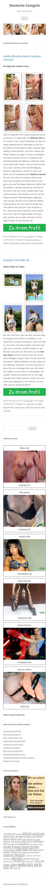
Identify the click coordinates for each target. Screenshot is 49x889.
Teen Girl (39, 861)
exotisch (37, 839)
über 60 (16, 868)
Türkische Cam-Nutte (11, 747)
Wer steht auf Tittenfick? (13, 751)
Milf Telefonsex (9, 817)
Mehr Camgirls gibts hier (14, 714)
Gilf (5, 843)
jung (40, 844)
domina (30, 839)
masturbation (9, 850)
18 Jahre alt (9, 833)
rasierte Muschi (36, 243)
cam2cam (30, 404)
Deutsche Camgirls (24, 5)
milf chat (21, 849)
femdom (6, 841)
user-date (10, 865)
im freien (38, 404)
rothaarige (7, 859)
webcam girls (30, 864)
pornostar (34, 852)
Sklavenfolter (8, 861)
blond (29, 240)
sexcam (37, 407)
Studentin (19, 861)
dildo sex (22, 839)
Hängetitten (34, 844)
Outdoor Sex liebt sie (16, 260)
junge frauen (14, 243)
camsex (35, 240)
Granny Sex (12, 844)
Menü (24, 18)
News (40, 236)
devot (39, 836)
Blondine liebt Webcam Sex (14, 754)
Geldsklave (37, 841)
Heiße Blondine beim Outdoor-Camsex (22, 57)
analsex (19, 834)
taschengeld (30, 861)
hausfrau (24, 843)
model (40, 850)
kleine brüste (8, 407)
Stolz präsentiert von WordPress (15, 884)
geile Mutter (16, 841)
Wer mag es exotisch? (12, 734)
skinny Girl (35, 858)
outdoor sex (25, 243)
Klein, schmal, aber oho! (12, 738)
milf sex (32, 849)
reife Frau (36, 855)
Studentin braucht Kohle (13, 744)
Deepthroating (30, 836)
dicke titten (10, 839)
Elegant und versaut (11, 761)
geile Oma (26, 841)
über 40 (8, 868)
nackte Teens (10, 852)
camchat (8, 836)
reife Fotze (29, 855)
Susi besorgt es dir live (12, 731)
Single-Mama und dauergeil (14, 741)
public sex (29, 407)
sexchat (26, 858)
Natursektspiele (24, 852)
